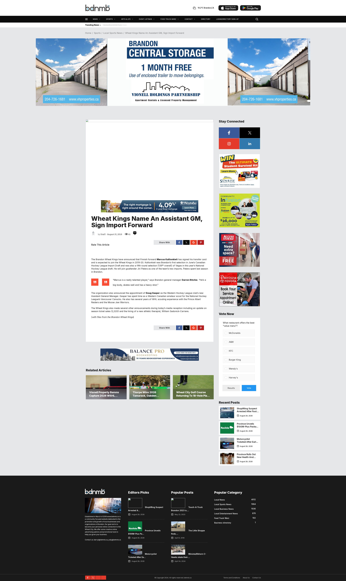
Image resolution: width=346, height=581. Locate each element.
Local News (219, 500)
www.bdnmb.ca (113, 516)
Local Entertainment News (226, 513)
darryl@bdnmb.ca (101, 540)
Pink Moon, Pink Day (111, 25)
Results (231, 388)
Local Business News (224, 509)
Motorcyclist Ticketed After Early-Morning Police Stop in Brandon (247, 443)
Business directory (222, 523)
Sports (97, 33)
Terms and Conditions (231, 578)
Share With (164, 242)
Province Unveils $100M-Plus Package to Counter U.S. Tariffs (248, 428)
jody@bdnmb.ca (115, 540)
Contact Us (256, 578)
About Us (246, 578)
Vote (249, 388)
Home (88, 33)
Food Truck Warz (221, 518)
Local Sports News (112, 33)
